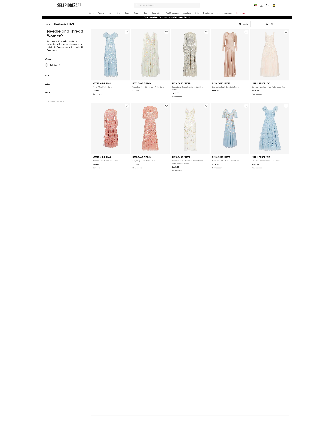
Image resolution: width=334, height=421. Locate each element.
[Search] (137, 5)
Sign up (187, 17)
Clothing (55, 65)
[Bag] (274, 5)
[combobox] (169, 5)
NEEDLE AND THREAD (64, 24)
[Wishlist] (267, 5)
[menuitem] (91, 13)
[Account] (261, 5)
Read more (52, 50)
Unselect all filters (55, 101)
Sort (267, 24)
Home (47, 24)
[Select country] (255, 5)
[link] (110, 87)
